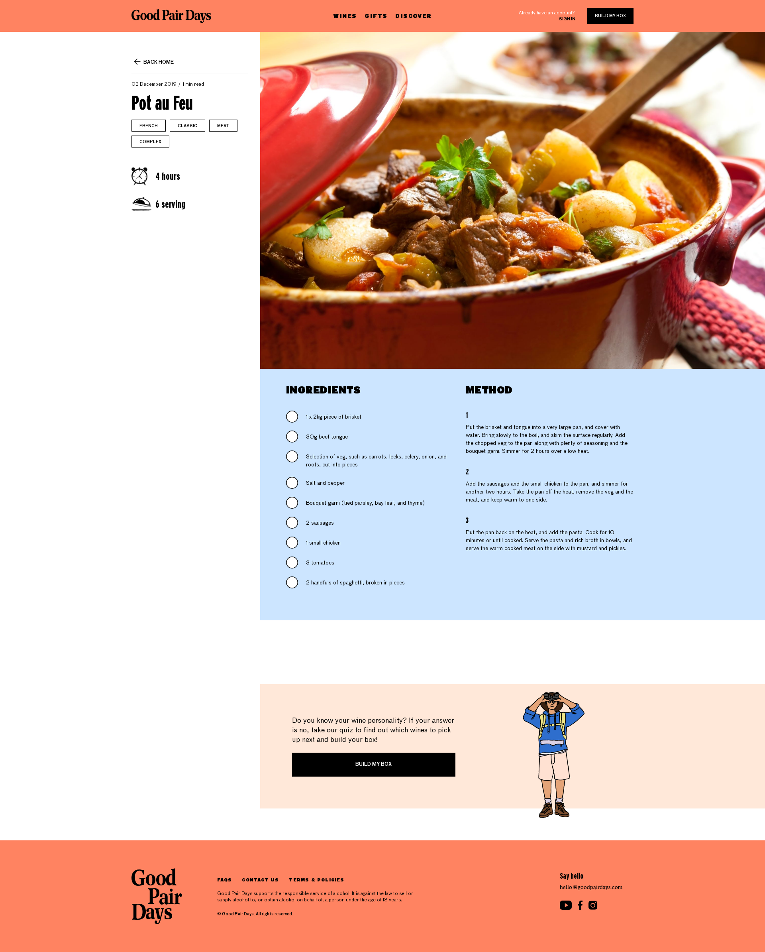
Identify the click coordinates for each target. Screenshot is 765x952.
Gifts (376, 15)
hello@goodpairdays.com (591, 887)
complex (150, 142)
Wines (345, 15)
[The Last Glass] (171, 16)
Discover (413, 15)
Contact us (260, 879)
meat (223, 126)
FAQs (224, 879)
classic (187, 126)
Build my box (610, 16)
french (148, 126)
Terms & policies (316, 879)
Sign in (567, 19)
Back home (158, 62)
